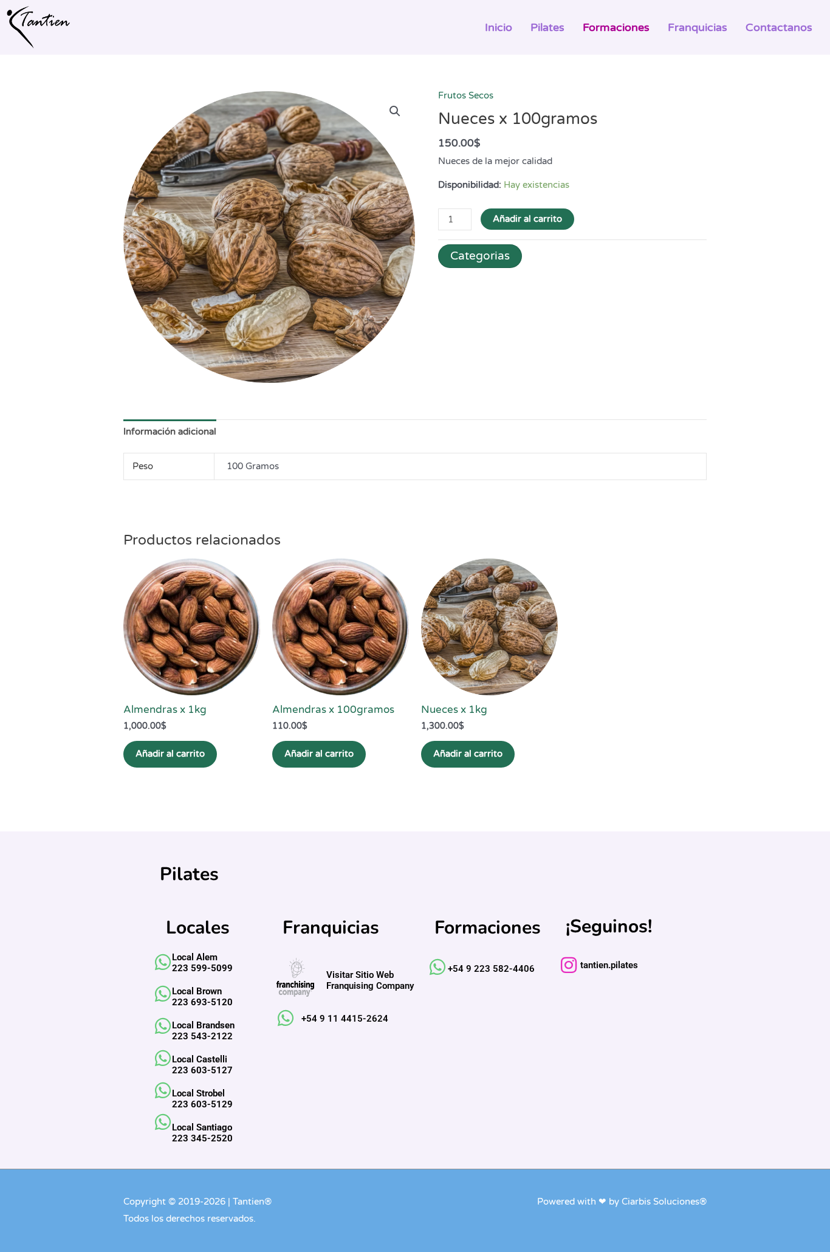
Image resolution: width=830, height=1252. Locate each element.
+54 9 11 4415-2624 (344, 1018)
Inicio (498, 27)
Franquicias (697, 27)
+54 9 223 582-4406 (491, 968)
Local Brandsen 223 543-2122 (203, 1031)
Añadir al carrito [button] (170, 753)
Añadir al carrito (527, 218)
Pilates (547, 27)
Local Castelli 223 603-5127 (202, 1065)
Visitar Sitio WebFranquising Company (370, 980)
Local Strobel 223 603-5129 (202, 1099)
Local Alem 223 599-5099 (202, 963)
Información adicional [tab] (169, 431)
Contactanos (779, 27)
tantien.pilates (609, 965)
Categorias (480, 256)
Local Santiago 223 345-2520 (202, 1133)
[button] (395, 111)
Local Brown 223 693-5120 (202, 997)
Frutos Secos (465, 95)
